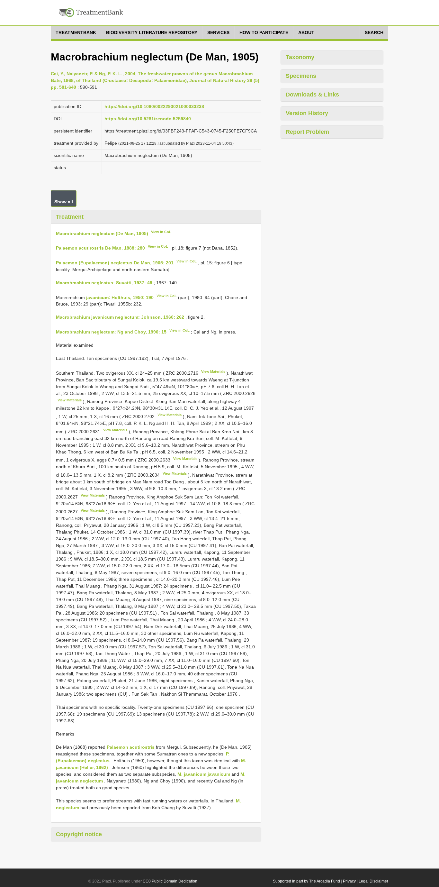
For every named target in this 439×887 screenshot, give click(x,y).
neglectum (91, 780)
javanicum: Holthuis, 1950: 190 (120, 297)
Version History (307, 113)
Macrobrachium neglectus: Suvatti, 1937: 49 (104, 282)
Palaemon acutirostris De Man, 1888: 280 (100, 248)
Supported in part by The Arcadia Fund (306, 881)
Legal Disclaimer (373, 881)
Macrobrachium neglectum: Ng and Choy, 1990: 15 (111, 331)
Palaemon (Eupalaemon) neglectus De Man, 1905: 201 (115, 262)
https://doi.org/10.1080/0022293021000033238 (154, 106)
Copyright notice (79, 834)
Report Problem (307, 132)
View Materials (213, 371)
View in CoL (161, 232)
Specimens (301, 76)
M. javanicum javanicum (203, 774)
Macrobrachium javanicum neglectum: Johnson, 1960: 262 (120, 317)
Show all (63, 201)
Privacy (349, 881)
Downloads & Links (312, 94)
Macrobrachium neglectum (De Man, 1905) (102, 233)
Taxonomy (300, 57)
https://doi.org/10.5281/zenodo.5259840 (147, 118)
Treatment (70, 217)
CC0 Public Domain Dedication (170, 881)
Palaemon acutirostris (131, 747)
